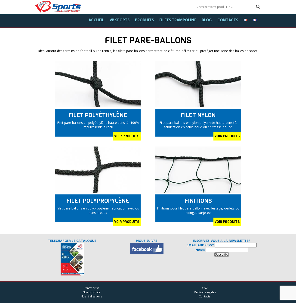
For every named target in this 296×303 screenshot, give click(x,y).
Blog (207, 19)
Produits (144, 19)
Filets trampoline (177, 19)
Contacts (227, 19)
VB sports (120, 19)
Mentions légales (205, 292)
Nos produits (91, 292)
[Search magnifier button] (258, 6)
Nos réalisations (91, 296)
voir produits (126, 136)
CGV (204, 288)
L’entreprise (91, 288)
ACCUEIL (96, 19)
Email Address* (200, 245)
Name (200, 249)
